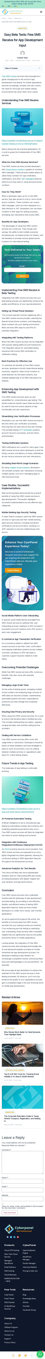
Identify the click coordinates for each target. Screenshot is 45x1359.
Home (4, 18)
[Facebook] (8, 1237)
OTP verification (25, 430)
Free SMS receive (9, 76)
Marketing (17, 18)
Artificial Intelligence (15, 1070)
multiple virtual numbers (19, 467)
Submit (22, 276)
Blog (10, 18)
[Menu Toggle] (41, 12)
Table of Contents (11, 68)
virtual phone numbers (15, 169)
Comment (6, 1150)
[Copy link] (31, 1355)
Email (21, 266)
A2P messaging (27, 179)
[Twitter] (11, 1237)
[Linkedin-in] (14, 1237)
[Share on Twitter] (13, 1355)
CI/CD (6, 849)
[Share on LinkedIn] (19, 1355)
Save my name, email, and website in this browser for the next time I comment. (22, 1207)
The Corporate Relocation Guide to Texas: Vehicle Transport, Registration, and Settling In (22, 1118)
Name (5, 1177)
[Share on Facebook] (25, 1355)
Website (5, 1195)
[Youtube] (18, 1237)
